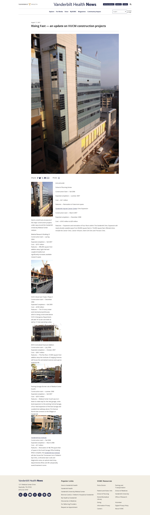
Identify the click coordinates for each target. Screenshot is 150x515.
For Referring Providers (68, 504)
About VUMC (119, 509)
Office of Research (121, 497)
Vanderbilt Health (67, 488)
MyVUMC (73, 12)
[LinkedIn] (44, 495)
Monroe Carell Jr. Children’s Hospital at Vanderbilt (77, 495)
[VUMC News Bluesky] (49, 495)
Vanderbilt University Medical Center (73, 492)
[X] (40, 495)
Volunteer (118, 502)
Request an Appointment (69, 507)
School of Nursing (103, 494)
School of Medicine (121, 491)
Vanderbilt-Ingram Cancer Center (66, 209)
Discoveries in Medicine (68, 501)
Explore (51, 12)
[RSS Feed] (20, 495)
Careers (99, 509)
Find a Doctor (101, 485)
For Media (59, 12)
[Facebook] (25, 495)
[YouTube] (30, 495)
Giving (99, 502)
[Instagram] (35, 495)
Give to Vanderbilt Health (69, 485)
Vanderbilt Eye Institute (38, 438)
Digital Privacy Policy (121, 505)
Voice (66, 12)
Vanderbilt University (122, 494)
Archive (125, 4)
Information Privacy (103, 505)
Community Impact (94, 12)
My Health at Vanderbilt (69, 498)
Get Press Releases (109, 4)
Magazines (82, 12)
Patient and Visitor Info (104, 491)
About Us (118, 4)
